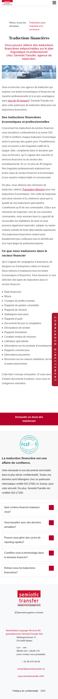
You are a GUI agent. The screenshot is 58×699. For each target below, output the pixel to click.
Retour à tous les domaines (17, 24)
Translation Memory (33, 189)
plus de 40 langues (18, 100)
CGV (43, 691)
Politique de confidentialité (25, 691)
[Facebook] (29, 683)
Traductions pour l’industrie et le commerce (37, 26)
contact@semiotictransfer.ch (31, 669)
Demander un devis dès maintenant (29, 419)
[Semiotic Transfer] (7, 2)
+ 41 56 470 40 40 (31, 661)
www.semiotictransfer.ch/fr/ (31, 676)
